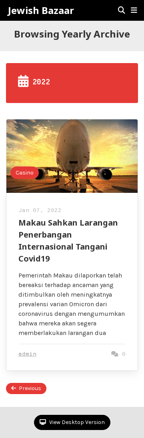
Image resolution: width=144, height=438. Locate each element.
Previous (30, 388)
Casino (25, 172)
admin (27, 354)
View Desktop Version (76, 422)
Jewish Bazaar (41, 10)
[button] (134, 10)
